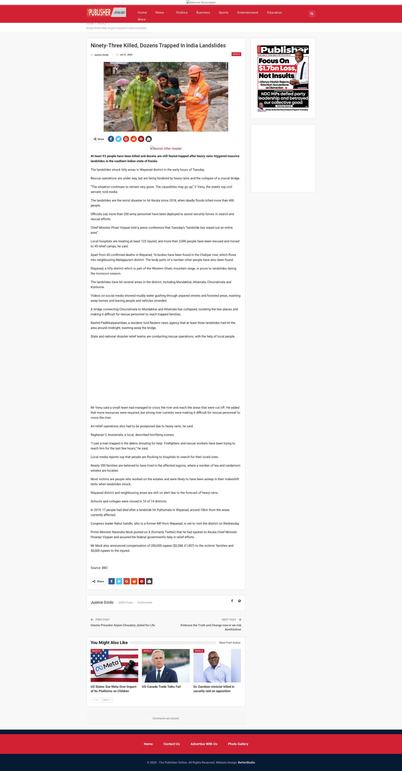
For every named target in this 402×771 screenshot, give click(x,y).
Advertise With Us (204, 744)
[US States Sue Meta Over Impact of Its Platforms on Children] (114, 665)
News (160, 12)
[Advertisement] (166, 372)
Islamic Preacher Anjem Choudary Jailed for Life (123, 625)
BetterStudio (246, 762)
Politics (182, 12)
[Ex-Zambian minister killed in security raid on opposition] (217, 665)
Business (203, 12)
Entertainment (247, 12)
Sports (224, 12)
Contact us (172, 744)
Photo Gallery (238, 744)
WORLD (236, 54)
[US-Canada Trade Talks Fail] (166, 665)
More (142, 19)
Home (142, 12)
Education (274, 12)
